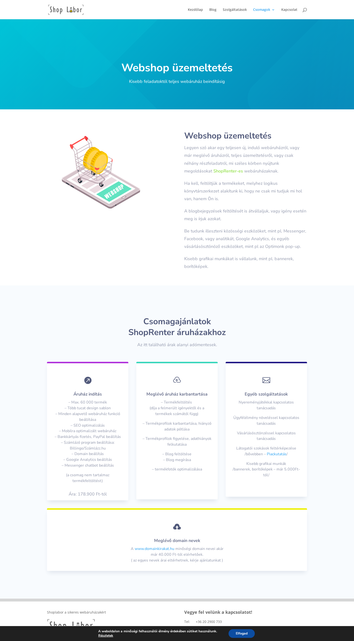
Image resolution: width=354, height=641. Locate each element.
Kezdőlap (195, 10)
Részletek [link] (105, 635)
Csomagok (261, 10)
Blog (212, 10)
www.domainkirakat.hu (154, 548)
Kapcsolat (289, 10)
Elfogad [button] (242, 633)
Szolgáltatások (235, 10)
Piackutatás (277, 454)
